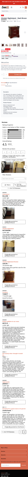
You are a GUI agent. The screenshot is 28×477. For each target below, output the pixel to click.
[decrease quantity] (3, 75)
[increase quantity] (3, 74)
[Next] (25, 32)
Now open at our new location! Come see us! (14, 2)
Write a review (15, 19)
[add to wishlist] (6, 74)
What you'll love (5, 62)
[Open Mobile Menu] (26, 7)
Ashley (4, 21)
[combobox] (14, 11)
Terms (6, 58)
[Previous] (3, 32)
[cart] (23, 7)
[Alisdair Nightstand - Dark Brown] (14, 32)
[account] (20, 7)
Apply (3, 58)
